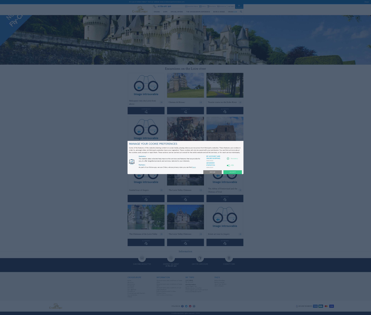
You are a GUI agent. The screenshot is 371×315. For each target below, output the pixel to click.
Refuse (212, 172)
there (194, 167)
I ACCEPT (232, 172)
